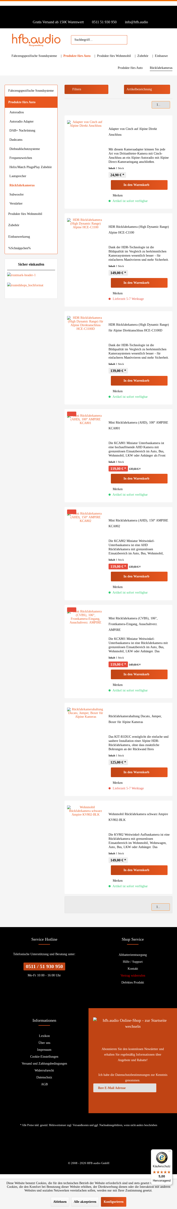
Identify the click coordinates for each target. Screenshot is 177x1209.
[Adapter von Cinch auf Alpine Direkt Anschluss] (85, 162)
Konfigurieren (114, 1201)
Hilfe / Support (133, 961)
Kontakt (133, 968)
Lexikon (44, 1036)
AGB (44, 1084)
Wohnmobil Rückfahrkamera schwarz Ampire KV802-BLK (138, 817)
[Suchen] (121, 39)
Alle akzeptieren (85, 1201)
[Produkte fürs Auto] (78, 56)
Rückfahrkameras (22, 185)
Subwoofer (16, 194)
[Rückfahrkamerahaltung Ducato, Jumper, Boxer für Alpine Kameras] (85, 749)
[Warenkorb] (153, 39)
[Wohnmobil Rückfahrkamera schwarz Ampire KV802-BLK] (85, 847)
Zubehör (13, 225)
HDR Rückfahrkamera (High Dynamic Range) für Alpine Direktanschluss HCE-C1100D (139, 327)
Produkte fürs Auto (21, 102)
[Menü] (169, 1152)
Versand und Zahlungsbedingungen (44, 1063)
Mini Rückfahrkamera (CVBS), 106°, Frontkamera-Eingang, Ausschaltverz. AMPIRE (133, 624)
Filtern (76, 89)
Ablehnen (60, 1201)
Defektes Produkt (132, 982)
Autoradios (16, 112)
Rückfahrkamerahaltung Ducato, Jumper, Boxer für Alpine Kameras (135, 719)
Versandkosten (81, 1125)
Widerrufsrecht (44, 1070)
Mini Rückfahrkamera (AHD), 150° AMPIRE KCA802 (138, 523)
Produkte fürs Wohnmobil (25, 214)
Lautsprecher (17, 176)
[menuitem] (99, 39)
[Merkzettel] (132, 39)
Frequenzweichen (20, 158)
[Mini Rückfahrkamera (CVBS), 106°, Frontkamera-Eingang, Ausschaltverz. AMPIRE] (85, 651)
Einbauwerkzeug (19, 236)
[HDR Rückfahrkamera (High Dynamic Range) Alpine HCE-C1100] (85, 260)
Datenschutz (44, 1077)
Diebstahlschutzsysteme (24, 149)
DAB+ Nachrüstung (22, 130)
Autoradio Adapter (21, 121)
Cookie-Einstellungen (44, 1056)
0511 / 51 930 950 (44, 966)
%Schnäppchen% (19, 248)
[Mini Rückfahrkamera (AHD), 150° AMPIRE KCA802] (85, 553)
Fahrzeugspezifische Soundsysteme (31, 90)
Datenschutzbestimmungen (132, 1075)
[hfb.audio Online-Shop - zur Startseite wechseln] (37, 40)
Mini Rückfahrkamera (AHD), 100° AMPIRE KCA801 (138, 425)
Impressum (44, 1049)
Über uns (44, 1043)
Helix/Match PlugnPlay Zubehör (30, 167)
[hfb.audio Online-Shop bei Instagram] (91, 1147)
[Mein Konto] (143, 39)
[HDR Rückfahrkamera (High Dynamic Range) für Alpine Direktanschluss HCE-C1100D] (85, 358)
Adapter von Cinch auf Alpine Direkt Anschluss (133, 131)
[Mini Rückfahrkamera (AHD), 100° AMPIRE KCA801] (85, 456)
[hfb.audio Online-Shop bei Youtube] (85, 1147)
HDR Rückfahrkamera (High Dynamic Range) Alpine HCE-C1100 (139, 229)
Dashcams (15, 139)
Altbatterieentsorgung (133, 955)
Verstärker (16, 203)
